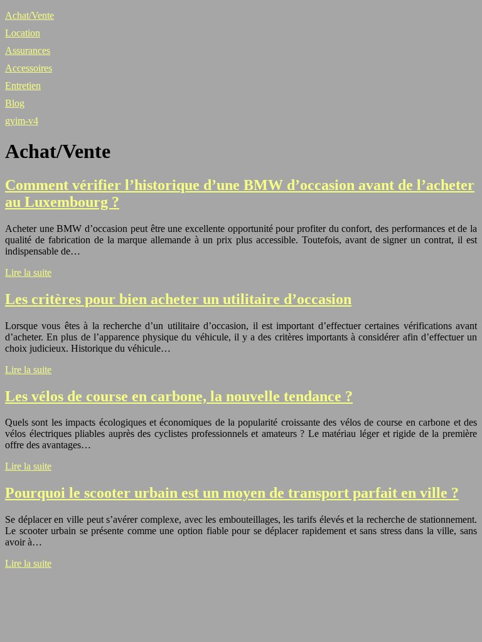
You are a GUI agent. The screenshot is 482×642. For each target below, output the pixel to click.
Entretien (23, 85)
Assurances (27, 50)
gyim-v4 (21, 120)
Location (22, 33)
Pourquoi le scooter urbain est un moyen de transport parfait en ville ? (232, 493)
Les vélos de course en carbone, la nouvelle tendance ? (179, 396)
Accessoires (28, 68)
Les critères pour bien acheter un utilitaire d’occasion (178, 299)
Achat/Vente (29, 15)
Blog (14, 103)
